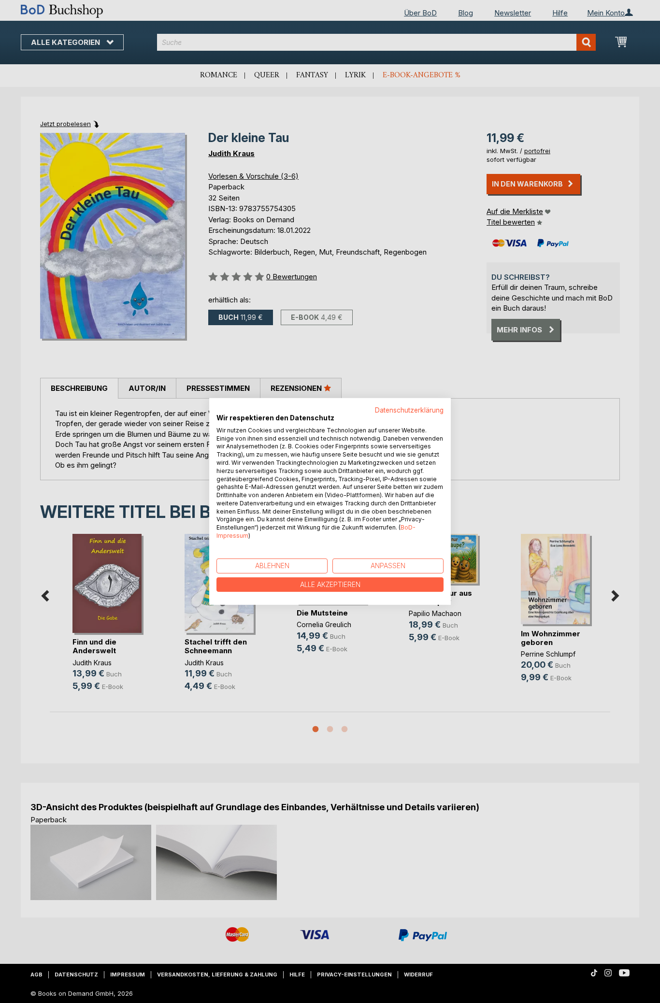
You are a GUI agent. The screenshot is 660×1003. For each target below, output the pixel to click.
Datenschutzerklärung (409, 410)
